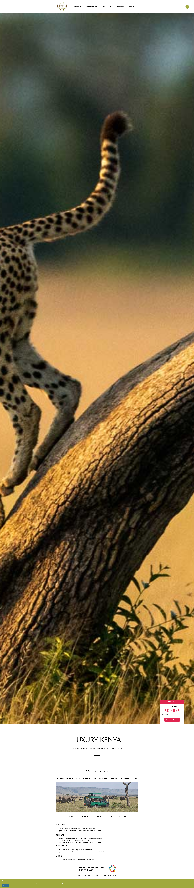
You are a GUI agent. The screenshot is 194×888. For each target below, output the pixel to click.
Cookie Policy (83, 883)
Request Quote (172, 720)
